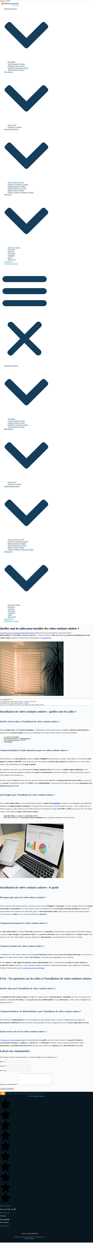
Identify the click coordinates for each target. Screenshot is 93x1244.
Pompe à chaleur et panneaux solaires (21, 192)
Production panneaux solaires (18, 184)
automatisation (46, 638)
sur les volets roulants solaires (14, 1040)
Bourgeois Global (14, 248)
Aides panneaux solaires (16, 70)
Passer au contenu (5, 1)
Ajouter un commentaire (8, 1084)
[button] (24, 314)
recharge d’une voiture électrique (33, 968)
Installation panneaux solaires (18, 68)
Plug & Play (12, 125)
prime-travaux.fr (4, 1213)
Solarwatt (11, 252)
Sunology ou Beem (14, 127)
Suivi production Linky (16, 182)
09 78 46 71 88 (4, 1226)
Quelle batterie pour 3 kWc (17, 188)
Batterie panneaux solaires (17, 186)
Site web (3, 1070)
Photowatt (11, 250)
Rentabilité (11, 62)
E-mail (3, 1066)
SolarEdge (11, 256)
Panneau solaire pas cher (16, 66)
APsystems (11, 254)
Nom (2, 1061)
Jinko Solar (12, 260)
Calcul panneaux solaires (16, 64)
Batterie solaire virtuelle (16, 190)
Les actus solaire (4, 1219)
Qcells (10, 258)
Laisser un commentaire (7, 1088)
